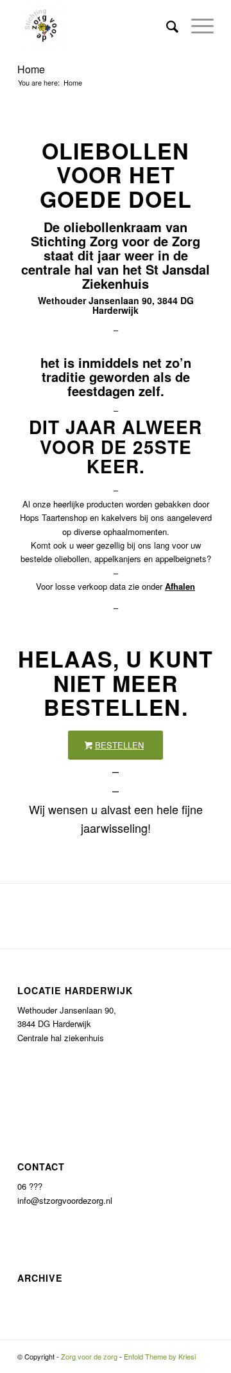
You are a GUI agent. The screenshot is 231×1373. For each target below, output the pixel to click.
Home (31, 69)
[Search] (165, 25)
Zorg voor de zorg (89, 1356)
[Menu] (196, 25)
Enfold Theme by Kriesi (160, 1356)
